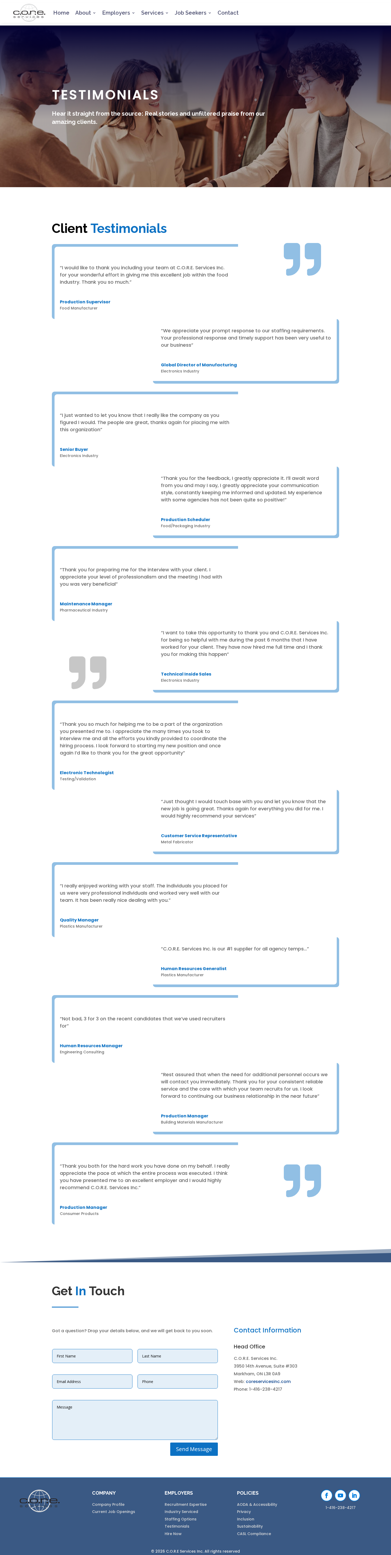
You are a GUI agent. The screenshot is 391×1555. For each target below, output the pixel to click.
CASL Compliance (254, 1533)
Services (152, 13)
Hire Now (173, 1533)
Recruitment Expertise (186, 1504)
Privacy (244, 1511)
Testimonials (177, 1526)
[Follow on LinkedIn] (354, 1495)
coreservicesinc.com (268, 1381)
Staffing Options (181, 1519)
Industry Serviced (181, 1511)
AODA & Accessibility (257, 1504)
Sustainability (250, 1526)
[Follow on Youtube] (340, 1495)
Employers (116, 13)
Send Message (194, 1449)
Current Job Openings (113, 1511)
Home (61, 13)
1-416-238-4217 (341, 1507)
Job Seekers (190, 13)
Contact (228, 13)
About (83, 13)
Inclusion (245, 1519)
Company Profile (108, 1504)
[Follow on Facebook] (326, 1495)
